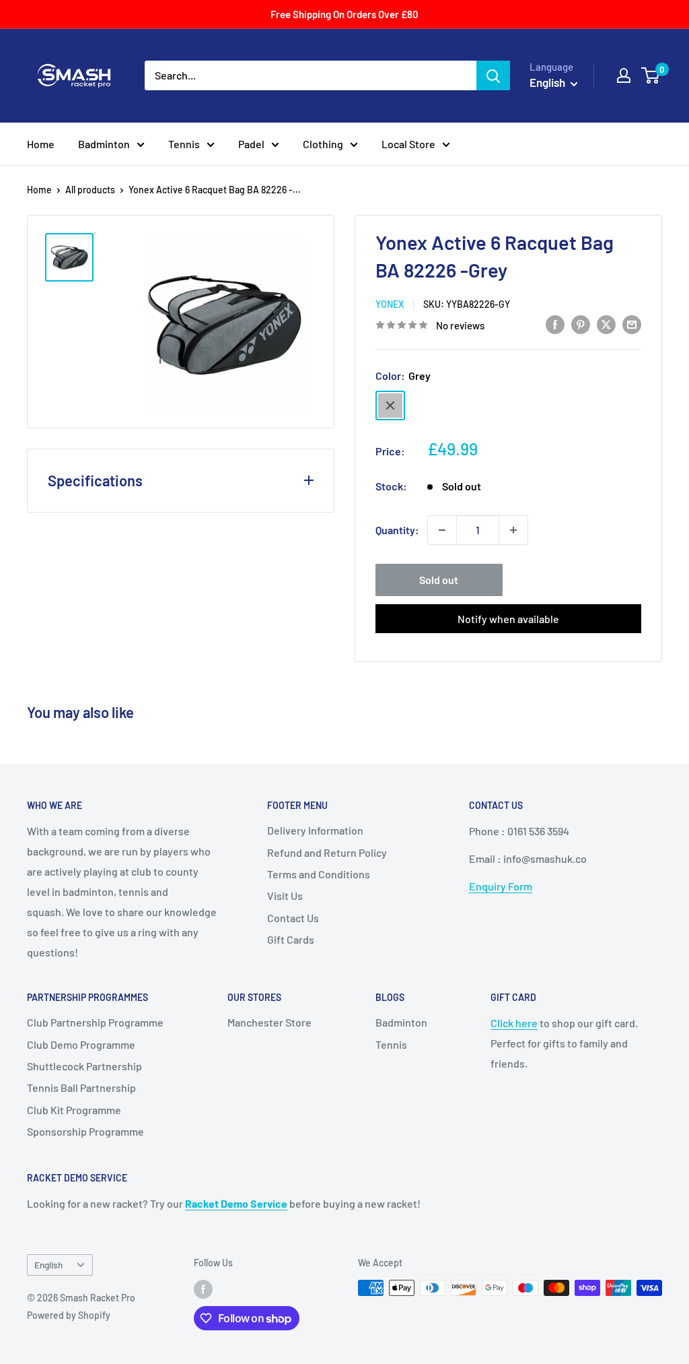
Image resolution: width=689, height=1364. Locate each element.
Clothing (323, 143)
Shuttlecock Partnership (84, 1066)
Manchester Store (269, 1022)
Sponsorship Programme (85, 1131)
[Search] (493, 75)
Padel (251, 143)
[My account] (623, 75)
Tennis (184, 143)
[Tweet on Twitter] (606, 323)
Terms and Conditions (318, 874)
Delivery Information (315, 830)
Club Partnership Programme (95, 1022)
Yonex (389, 304)
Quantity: (397, 529)
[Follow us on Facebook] (203, 1289)
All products (90, 189)
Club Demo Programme (81, 1044)
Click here (514, 1022)
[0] (651, 75)
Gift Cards (290, 939)
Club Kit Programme (74, 1109)
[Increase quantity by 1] (513, 530)
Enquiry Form (500, 886)
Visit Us (285, 895)
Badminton (104, 143)
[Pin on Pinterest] (580, 323)
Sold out (438, 579)
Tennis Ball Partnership (81, 1087)
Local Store (408, 143)
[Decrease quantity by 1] (442, 530)
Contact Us (293, 917)
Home (41, 143)
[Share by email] (631, 323)
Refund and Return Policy (327, 852)
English (48, 1264)
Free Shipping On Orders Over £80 (344, 14)
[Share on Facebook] (555, 323)
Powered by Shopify (68, 1315)
